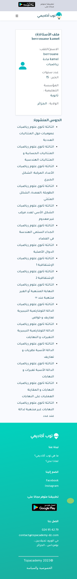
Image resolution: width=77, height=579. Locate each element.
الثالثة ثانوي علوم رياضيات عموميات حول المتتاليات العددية (35, 134)
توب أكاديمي (46, 15)
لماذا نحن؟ (52, 461)
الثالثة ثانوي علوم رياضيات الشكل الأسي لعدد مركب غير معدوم (35, 212)
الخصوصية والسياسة (39, 568)
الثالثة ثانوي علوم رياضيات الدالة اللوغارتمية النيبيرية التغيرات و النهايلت (35, 331)
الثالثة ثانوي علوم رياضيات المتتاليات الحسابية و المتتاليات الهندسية (35, 153)
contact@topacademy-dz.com (38, 535)
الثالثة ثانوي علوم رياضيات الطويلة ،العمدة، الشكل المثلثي (35, 193)
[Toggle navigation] (17, 16)
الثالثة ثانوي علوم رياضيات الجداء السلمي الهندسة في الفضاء (35, 232)
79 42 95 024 (50, 530)
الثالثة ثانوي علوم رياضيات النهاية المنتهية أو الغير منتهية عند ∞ (35, 291)
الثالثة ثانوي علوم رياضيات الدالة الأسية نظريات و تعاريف (35, 350)
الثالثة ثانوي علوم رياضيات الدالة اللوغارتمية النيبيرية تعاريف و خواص (35, 311)
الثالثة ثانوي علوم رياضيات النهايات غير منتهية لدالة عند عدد (35, 410)
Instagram (51, 486)
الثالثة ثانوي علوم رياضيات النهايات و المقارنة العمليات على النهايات (35, 390)
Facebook (52, 480)
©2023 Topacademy (38, 560)
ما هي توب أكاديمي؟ (46, 456)
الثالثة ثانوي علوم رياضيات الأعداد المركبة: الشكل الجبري (35, 173)
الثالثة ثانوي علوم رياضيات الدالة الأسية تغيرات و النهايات (35, 370)
